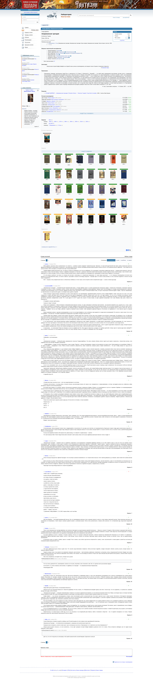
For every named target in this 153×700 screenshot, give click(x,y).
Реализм (58, 50)
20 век (57, 54)
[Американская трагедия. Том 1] (91, 162)
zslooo (46, 264)
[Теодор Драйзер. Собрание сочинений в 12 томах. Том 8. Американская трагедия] (124, 178)
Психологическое (70, 51)
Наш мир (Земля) (60, 53)
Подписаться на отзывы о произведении (123, 662)
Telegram (93, 670)
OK (36, 22)
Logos (46, 440)
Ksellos (46, 528)
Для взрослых (59, 58)
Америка (68, 53)
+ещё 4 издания (86, 151)
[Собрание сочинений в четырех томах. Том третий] (91, 193)
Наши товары (99, 670)
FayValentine (48, 426)
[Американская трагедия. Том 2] (102, 162)
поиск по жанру (116, 17)
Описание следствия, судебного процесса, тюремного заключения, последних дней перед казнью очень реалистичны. (69, 561)
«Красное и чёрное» (50, 101)
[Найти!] (130, 15)
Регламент (64, 670)
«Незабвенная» (49, 111)
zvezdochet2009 (48, 285)
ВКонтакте (87, 670)
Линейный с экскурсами (62, 57)
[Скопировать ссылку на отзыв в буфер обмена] (44, 264)
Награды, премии (29, 34)
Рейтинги (27, 37)
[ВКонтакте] (126, 250)
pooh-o (46, 517)
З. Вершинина (51, 43)
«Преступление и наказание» (57, 99)
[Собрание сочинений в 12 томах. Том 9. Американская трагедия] (58, 162)
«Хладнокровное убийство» (55, 109)
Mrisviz (46, 380)
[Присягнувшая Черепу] (30, 101)
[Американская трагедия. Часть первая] (69, 178)
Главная (26, 27)
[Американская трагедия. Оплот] (102, 222)
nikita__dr (47, 619)
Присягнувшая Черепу (29, 91)
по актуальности (111, 260)
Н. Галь (56, 43)
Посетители (27, 42)
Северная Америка (75, 53)
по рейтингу (123, 260)
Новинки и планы (28, 32)
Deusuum (24, 108)
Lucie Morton (48, 471)
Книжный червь (105, 67)
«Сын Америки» (56, 106)
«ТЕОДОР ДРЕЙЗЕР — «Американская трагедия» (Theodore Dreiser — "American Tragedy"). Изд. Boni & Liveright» (71, 93)
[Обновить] (38, 91)
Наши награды (80, 670)
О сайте (52, 670)
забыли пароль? (34, 12)
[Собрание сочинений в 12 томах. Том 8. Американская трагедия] (47, 162)
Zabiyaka (47, 547)
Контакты (73, 670)
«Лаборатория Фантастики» (79, 677)
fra (57, 670)
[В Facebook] (128, 250)
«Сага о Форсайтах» (53, 108)
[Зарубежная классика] (47, 240)
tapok (46, 335)
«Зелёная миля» (51, 104)
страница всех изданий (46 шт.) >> (49, 246)
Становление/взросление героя (63, 55)
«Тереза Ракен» (51, 102)
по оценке (129, 260)
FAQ (69, 670)
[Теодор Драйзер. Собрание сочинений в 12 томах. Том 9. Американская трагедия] (47, 193)
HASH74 (47, 413)
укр (60, 670)
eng (56, 670)
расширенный (126, 17)
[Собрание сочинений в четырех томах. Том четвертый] (102, 193)
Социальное (61, 51)
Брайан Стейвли (29, 90)
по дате (117, 260)
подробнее (122, 40)
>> (31, 124)
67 (54, 61)
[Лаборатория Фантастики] (52, 15)
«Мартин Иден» (51, 97)
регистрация (26, 12)
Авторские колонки (29, 44)
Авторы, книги (35, 29)
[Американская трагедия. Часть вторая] (58, 177)
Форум (26, 47)
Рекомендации (28, 39)
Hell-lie (46, 455)
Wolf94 (46, 585)
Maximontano (48, 573)
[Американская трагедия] (47, 142)
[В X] (130, 250)
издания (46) (45, 25)
